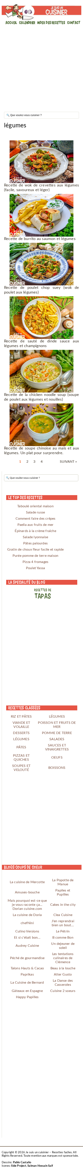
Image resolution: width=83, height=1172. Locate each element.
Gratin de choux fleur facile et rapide (35, 549)
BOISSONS (57, 767)
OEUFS (57, 757)
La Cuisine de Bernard (27, 982)
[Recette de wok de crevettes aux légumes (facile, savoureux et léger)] (41, 161)
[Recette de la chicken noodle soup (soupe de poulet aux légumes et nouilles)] (41, 371)
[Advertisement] (41, 67)
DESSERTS (21, 733)
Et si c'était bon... (27, 937)
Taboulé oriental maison (35, 506)
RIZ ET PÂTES (21, 716)
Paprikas (27, 974)
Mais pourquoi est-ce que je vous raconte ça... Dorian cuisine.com (27, 904)
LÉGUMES (57, 716)
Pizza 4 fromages (35, 562)
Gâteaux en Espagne (27, 991)
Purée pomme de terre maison (35, 555)
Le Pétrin (63, 931)
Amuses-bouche (27, 892)
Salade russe (35, 512)
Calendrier (27, 22)
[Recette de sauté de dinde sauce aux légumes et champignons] (41, 317)
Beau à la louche (62, 968)
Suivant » (68, 461)
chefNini (27, 923)
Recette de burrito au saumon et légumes (40, 239)
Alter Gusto (63, 974)
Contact (73, 22)
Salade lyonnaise (35, 537)
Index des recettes (51, 22)
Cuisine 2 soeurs (62, 991)
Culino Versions (27, 931)
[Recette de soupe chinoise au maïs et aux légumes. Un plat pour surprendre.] (41, 424)
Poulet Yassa (35, 568)
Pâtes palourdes (35, 543)
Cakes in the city (63, 904)
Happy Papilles (27, 997)
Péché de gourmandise (27, 958)
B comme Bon (62, 937)
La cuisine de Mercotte (27, 882)
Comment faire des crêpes (36, 518)
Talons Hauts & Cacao (27, 968)
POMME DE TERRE (57, 733)
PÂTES (21, 747)
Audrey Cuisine (27, 945)
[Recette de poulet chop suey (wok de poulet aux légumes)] (41, 264)
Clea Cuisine (62, 915)
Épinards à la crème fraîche (35, 531)
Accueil (11, 22)
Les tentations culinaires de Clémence (63, 958)
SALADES (56, 739)
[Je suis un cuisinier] (41, 12)
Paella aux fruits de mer (35, 524)
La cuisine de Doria (27, 915)
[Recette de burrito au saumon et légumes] (41, 215)
